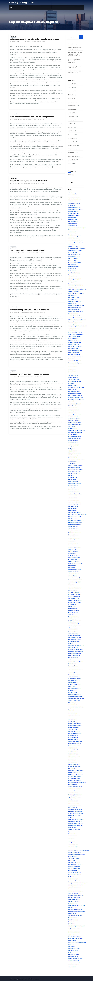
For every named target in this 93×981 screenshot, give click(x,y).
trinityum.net (71, 860)
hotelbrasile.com (72, 295)
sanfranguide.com (73, 506)
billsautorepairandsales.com (75, 891)
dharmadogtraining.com (74, 948)
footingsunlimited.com (74, 799)
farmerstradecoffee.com (74, 743)
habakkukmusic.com (73, 758)
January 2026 (71, 102)
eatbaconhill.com (72, 225)
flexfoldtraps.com (72, 784)
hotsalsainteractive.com (74, 207)
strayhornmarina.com (73, 530)
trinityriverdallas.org (73, 455)
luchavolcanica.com (73, 666)
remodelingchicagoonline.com (76, 819)
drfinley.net (71, 930)
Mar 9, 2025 (14, 183)
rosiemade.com (72, 389)
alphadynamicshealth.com (75, 915)
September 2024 (72, 156)
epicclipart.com (72, 264)
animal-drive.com (72, 719)
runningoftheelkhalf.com (74, 776)
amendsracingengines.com (75, 786)
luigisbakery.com (72, 831)
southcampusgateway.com (75, 285)
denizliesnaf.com (72, 704)
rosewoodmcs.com (73, 844)
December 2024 (72, 145)
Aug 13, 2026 (15, 41)
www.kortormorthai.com (74, 788)
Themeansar (37, 979)
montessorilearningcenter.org (75, 895)
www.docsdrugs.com (73, 803)
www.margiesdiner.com (74, 805)
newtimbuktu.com (73, 221)
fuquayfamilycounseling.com (75, 938)
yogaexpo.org (71, 463)
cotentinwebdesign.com (74, 307)
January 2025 (71, 141)
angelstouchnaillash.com (74, 404)
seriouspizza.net (72, 713)
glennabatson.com (73, 528)
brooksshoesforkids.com (74, 723)
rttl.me (70, 952)
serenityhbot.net (72, 762)
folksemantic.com (72, 367)
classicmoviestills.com (74, 496)
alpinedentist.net (72, 277)
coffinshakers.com (73, 586)
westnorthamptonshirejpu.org (76, 293)
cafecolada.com (72, 498)
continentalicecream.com (75, 537)
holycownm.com (72, 668)
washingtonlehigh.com (21, 2)
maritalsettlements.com (74, 635)
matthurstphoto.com (73, 901)
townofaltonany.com (73, 641)
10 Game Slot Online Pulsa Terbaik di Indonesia (27, 250)
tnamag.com (71, 721)
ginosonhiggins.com (73, 631)
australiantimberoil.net (74, 315)
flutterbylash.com (72, 917)
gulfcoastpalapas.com (74, 731)
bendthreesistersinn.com (74, 653)
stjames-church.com (73, 571)
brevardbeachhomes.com (75, 332)
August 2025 (71, 120)
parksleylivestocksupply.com (75, 469)
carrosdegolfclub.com (74, 324)
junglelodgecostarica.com (75, 621)
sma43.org (71, 817)
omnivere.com (72, 217)
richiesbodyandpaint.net (74, 199)
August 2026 (71, 84)
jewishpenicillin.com (73, 434)
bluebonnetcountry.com (74, 262)
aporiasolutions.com (73, 727)
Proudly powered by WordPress (16, 979)
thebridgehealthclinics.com (75, 733)
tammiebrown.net (73, 612)
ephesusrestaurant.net (74, 866)
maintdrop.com (72, 268)
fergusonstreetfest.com (74, 897)
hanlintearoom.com (73, 919)
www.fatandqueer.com (74, 790)
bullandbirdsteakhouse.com (75, 811)
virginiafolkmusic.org (73, 442)
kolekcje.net (71, 449)
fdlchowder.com (72, 807)
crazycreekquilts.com (73, 539)
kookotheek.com (72, 281)
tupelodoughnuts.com (74, 391)
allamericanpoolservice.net (75, 432)
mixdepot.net (71, 842)
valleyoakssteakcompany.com (76, 698)
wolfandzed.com (72, 836)
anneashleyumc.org (73, 793)
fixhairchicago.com (73, 702)
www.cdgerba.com (73, 879)
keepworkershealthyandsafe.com (76, 248)
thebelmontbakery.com (74, 236)
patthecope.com (72, 709)
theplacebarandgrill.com (74, 688)
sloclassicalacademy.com (74, 524)
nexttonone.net (72, 760)
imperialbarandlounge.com (75, 350)
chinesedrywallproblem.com (75, 651)
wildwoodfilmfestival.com (74, 291)
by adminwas (41, 41)
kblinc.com (71, 383)
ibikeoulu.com (71, 584)
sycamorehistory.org (73, 846)
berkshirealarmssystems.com (75, 373)
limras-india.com (72, 195)
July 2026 (70, 87)
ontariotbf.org (72, 244)
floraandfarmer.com (73, 328)
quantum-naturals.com (74, 893)
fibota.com (71, 876)
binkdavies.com (72, 541)
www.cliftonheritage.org (74, 815)
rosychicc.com (72, 479)
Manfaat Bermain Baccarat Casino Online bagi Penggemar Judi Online (75, 54)
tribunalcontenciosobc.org (75, 522)
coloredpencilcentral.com (74, 346)
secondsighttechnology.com (75, 414)
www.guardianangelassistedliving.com (78, 883)
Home (11, 7)
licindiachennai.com (73, 201)
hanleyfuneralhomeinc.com (75, 395)
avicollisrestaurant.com (74, 684)
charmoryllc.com (72, 508)
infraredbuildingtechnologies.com (76, 320)
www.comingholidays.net (74, 504)
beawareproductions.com (75, 580)
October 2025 (71, 112)
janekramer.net (72, 604)
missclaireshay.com (73, 193)
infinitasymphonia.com (74, 555)
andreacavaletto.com (74, 467)
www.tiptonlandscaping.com (75, 823)
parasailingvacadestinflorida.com (76, 911)
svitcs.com (71, 711)
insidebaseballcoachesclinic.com (76, 905)
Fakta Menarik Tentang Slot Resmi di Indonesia (75, 71)
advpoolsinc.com (72, 692)
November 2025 (72, 109)
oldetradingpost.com (73, 309)
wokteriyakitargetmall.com (75, 422)
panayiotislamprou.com (74, 283)
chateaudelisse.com (73, 287)
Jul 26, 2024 (15, 376)
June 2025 (71, 123)
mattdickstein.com (73, 752)
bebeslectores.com (73, 313)
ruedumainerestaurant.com (75, 563)
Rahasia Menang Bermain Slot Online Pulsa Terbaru (29, 310)
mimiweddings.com (73, 956)
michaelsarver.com (73, 416)
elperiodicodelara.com (74, 197)
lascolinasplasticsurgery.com (75, 813)
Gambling (13, 36)
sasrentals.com (72, 412)
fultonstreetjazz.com (73, 297)
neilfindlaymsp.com (73, 682)
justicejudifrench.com (73, 590)
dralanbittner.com (73, 377)
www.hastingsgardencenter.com (76, 854)
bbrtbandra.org (72, 260)
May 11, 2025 (14, 119)
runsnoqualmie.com (73, 801)
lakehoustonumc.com (73, 756)
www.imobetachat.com (74, 750)
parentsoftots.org (73, 739)
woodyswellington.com (74, 868)
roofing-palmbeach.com (74, 340)
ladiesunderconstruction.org (75, 311)
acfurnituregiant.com (73, 213)
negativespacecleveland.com (76, 645)
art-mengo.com (72, 608)
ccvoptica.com (72, 827)
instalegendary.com (73, 246)
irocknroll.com (71, 358)
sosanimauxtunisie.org (74, 272)
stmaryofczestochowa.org (75, 588)
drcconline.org (72, 686)
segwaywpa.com (72, 729)
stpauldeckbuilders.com (74, 797)
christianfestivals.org (73, 623)
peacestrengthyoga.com (74, 780)
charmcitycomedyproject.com (76, 578)
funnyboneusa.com (73, 657)
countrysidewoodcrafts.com (75, 240)
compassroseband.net (74, 715)
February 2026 (72, 98)
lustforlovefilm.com (73, 551)
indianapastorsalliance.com (75, 696)
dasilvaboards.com (73, 526)
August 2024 (71, 160)
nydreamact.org (72, 252)
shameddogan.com (73, 737)
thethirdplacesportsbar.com (75, 864)
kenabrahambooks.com (74, 545)
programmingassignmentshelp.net (77, 227)
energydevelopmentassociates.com (77, 326)
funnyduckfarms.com (73, 922)
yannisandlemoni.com (73, 379)
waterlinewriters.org (73, 735)
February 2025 (72, 138)
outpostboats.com (73, 481)
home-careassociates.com (75, 465)
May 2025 (70, 127)
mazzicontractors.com (74, 862)
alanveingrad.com (72, 629)
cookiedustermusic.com (74, 659)
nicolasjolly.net (72, 553)
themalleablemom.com (74, 594)
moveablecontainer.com (74, 301)
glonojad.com (71, 567)
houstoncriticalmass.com (74, 512)
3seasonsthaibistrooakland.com (76, 459)
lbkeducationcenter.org (74, 453)
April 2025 (70, 131)
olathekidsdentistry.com (74, 393)
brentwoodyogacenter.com (75, 821)
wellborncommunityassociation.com (77, 289)
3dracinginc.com (72, 510)
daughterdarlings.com (74, 203)
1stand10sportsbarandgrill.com (76, 399)
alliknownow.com (72, 518)
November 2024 (72, 149)
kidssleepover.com (73, 229)
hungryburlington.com (73, 598)
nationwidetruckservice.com (75, 670)
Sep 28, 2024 (15, 312)
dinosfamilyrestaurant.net (75, 318)
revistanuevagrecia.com (74, 569)
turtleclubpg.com (72, 672)
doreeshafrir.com (72, 575)
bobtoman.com (72, 270)
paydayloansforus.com (74, 234)
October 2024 (71, 152)
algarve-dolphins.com (73, 627)
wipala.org (71, 475)
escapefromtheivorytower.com (76, 334)
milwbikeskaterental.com (74, 637)
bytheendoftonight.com (74, 483)
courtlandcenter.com (73, 680)
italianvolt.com (72, 371)
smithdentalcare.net (73, 960)
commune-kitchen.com (74, 547)
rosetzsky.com (72, 565)
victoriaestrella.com (73, 676)
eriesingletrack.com (73, 385)
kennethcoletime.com (74, 596)
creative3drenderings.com (75, 741)
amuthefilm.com (72, 549)
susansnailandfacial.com (74, 766)
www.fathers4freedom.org (75, 772)
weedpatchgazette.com (74, 381)
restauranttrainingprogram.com (76, 430)
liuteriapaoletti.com (73, 647)
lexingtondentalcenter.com (75, 424)
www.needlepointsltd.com (75, 809)
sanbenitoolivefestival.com (75, 494)
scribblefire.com (72, 461)
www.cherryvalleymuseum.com (76, 305)
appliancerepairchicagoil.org (75, 242)
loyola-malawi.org (72, 477)
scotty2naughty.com (73, 573)
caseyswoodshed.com (74, 700)
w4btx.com (71, 401)
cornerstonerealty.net (74, 848)
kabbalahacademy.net (74, 406)
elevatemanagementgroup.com (76, 926)
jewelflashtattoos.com (74, 256)
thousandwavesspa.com (74, 678)
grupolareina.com (72, 303)
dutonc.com (71, 614)
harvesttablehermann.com (75, 322)
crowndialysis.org (72, 428)
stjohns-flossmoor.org (74, 655)
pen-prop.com (72, 768)
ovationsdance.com (73, 444)
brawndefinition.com (73, 535)
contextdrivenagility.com (74, 582)
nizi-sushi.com (72, 606)
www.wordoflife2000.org (74, 361)
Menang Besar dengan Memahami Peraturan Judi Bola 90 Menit (75, 61)
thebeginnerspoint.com (74, 502)
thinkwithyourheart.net (74, 354)
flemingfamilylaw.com (73, 932)
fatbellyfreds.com (72, 870)
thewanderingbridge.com (74, 592)
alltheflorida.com (72, 903)
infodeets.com (72, 205)
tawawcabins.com (73, 365)
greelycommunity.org (73, 561)
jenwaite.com (71, 924)
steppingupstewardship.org (75, 825)
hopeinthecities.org (73, 485)
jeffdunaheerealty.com (74, 778)
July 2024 (70, 163)
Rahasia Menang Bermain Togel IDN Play (74, 66)
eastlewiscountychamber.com (76, 520)
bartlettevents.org (73, 299)
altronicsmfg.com (72, 223)
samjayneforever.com (74, 899)
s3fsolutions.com (72, 330)
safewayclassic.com (73, 238)
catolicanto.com (72, 451)
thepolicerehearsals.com (74, 516)
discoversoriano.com (73, 500)
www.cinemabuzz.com (74, 840)
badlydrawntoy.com (73, 754)
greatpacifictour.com (73, 674)
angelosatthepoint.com (74, 694)
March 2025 (71, 134)
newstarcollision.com (73, 410)
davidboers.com (72, 747)
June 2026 (71, 91)
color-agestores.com (73, 473)
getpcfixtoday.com (73, 258)
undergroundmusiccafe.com (75, 962)
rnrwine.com (71, 934)
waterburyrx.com (72, 690)
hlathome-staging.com (74, 420)
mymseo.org (71, 944)
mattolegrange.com (73, 618)
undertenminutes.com (74, 215)
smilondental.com (72, 408)
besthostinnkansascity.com (75, 958)
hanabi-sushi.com (72, 833)
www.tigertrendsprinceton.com (76, 770)
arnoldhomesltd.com (73, 344)
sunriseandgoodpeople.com (75, 649)
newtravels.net (72, 232)
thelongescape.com (73, 616)
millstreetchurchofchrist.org (75, 909)
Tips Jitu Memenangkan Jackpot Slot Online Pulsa (29, 181)
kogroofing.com (72, 275)
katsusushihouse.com (73, 559)
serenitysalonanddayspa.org (75, 209)
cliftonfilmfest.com (73, 348)
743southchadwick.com (74, 336)
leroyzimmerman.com (73, 928)
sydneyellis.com (72, 426)
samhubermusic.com (73, 965)
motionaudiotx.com (73, 950)
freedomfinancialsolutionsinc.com (77, 782)
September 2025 (72, 116)
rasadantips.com (72, 219)
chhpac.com (71, 946)
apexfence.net (72, 967)
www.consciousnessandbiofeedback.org (78, 850)
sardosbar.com (72, 369)
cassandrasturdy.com (73, 492)
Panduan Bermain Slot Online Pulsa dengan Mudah (29, 374)
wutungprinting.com (73, 633)
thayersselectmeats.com (74, 725)
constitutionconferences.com (76, 707)
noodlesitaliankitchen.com (75, 250)
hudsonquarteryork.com (74, 874)
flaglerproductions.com (74, 532)
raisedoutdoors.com (73, 352)
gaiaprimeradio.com (73, 610)
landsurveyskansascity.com (75, 795)
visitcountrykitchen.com (74, 625)
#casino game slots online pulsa (28, 41)
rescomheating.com (73, 954)
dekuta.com (71, 838)
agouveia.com (72, 940)
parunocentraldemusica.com (75, 881)
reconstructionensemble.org (75, 661)
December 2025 (72, 105)
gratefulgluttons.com (73, 487)
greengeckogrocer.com (74, 418)
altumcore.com (72, 717)
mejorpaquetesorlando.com (75, 397)
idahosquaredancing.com (74, 363)
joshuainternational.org (74, 764)
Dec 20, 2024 (15, 252)
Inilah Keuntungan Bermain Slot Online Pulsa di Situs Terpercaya (34, 39)
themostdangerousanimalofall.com (77, 514)
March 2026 (71, 94)
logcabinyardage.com (74, 745)
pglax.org (70, 643)
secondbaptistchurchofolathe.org (77, 942)
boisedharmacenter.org (74, 471)
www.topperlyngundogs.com (75, 774)
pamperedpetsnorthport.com (76, 387)
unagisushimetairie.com (74, 254)
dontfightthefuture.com (74, 342)
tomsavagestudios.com (74, 436)
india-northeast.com (73, 338)
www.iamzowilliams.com (74, 852)
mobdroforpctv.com (73, 490)
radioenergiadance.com (74, 279)
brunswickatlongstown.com (75, 600)
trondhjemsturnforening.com (75, 885)
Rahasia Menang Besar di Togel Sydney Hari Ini (74, 48)
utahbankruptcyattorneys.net (75, 356)
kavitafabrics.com (72, 664)
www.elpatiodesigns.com (74, 872)
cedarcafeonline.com (73, 211)
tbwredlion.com (72, 889)
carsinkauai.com (72, 907)
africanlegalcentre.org (74, 557)
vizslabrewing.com (73, 375)
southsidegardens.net (74, 858)
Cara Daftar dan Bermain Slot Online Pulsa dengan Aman (32, 117)
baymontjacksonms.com (74, 639)
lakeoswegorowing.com (74, 936)
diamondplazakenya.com (74, 887)
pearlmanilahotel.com (74, 266)
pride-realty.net (72, 913)
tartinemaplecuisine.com (74, 602)
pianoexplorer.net (72, 856)
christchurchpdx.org (73, 543)
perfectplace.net (72, 457)
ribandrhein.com (72, 447)
